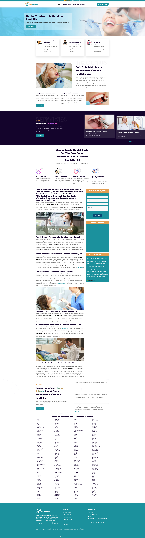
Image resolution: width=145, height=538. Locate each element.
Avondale (38, 435)
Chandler (38, 431)
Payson (56, 443)
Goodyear (39, 484)
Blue (75, 431)
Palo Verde (39, 490)
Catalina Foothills (40, 433)
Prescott (94, 419)
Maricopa (39, 446)
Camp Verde (94, 424)
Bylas (56, 438)
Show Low (76, 427)
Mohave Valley (95, 464)
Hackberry (94, 448)
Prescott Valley (95, 420)
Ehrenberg (39, 479)
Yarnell (56, 427)
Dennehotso (95, 488)
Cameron (76, 464)
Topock (94, 460)
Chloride (94, 453)
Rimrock (94, 438)
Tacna (38, 497)
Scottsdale (39, 456)
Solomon (57, 452)
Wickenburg (57, 435)
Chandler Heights (40, 443)
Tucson (75, 426)
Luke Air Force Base (41, 464)
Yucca (93, 463)
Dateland (38, 477)
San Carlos (57, 450)
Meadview (94, 468)
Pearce (56, 479)
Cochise (56, 460)
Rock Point (94, 494)
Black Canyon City (40, 468)
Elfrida (56, 464)
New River (39, 437)
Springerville (76, 452)
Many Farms (95, 490)
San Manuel (57, 486)
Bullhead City (95, 452)
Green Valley (57, 467)
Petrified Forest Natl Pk (79, 471)
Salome (38, 494)
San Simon (57, 487)
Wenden (57, 423)
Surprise (57, 431)
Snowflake (76, 450)
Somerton (39, 495)
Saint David (57, 484)
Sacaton (38, 450)
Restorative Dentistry (61, 176)
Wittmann (57, 426)
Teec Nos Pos (95, 484)
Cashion (38, 473)
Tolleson (38, 498)
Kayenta (75, 477)
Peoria (38, 423)
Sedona (93, 439)
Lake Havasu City (96, 446)
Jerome (93, 433)
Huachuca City (58, 468)
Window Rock (95, 486)
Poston (56, 430)
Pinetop (75, 449)
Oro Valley (39, 424)
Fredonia (75, 467)
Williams (75, 492)
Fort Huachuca (58, 465)
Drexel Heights (40, 430)
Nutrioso (76, 445)
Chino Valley (95, 426)
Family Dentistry (67, 517)
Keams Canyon (77, 479)
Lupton (93, 479)
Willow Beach (95, 469)
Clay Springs (76, 433)
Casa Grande (39, 442)
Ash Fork (94, 422)
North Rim (76, 495)
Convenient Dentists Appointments (98, 176)
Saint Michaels (95, 482)
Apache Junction (40, 439)
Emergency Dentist (68, 519)
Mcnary (75, 442)
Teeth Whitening (68, 512)
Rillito (75, 424)
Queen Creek (39, 449)
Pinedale (75, 448)
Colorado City (76, 465)
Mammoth (57, 471)
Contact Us (82, 4)
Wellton (56, 422)
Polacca (75, 487)
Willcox (56, 498)
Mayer (93, 435)
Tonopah (57, 419)
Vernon (75, 453)
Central (56, 439)
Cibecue (75, 429)
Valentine (94, 461)
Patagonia (57, 477)
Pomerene (57, 482)
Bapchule (39, 441)
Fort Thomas (58, 442)
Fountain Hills (39, 461)
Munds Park (76, 461)
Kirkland (94, 434)
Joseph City (76, 476)
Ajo (37, 467)
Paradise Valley (40, 457)
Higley (38, 454)
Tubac (75, 420)
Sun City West (58, 433)
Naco (56, 473)
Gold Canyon (39, 438)
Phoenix (38, 422)
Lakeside (75, 441)
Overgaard (76, 446)
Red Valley (94, 492)
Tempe (38, 463)
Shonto (75, 498)
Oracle (56, 476)
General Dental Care (79, 176)
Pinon (93, 480)
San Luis (38, 482)
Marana (75, 423)
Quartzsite (39, 491)
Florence (38, 429)
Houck (93, 476)
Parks (75, 463)
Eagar (75, 435)
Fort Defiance (95, 473)
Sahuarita (57, 483)
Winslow (75, 494)
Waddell (57, 420)
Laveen (38, 486)
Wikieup (57, 424)
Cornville (94, 427)
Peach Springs (95, 457)
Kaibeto (75, 497)
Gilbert (38, 453)
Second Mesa (76, 488)
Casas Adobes (39, 434)
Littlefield (94, 454)
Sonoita (56, 492)
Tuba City (76, 491)
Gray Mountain (77, 460)
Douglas (57, 461)
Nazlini (93, 491)
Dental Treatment (66, 4)
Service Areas (76, 4)
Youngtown (57, 429)
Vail (56, 497)
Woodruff (76, 456)
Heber (75, 439)
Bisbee (56, 458)
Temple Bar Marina (96, 467)
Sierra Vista (57, 491)
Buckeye (38, 471)
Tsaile (93, 495)
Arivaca (56, 457)
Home (59, 4)
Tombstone (57, 494)
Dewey (93, 430)
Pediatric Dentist (67, 514)
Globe (56, 437)
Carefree (57, 434)
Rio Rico (75, 422)
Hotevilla (75, 473)
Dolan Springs (95, 465)
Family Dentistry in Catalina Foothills (129, 132)
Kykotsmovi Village (78, 484)
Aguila (38, 465)
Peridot (56, 445)
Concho (75, 434)
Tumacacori (57, 495)
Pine (56, 448)
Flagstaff (75, 457)
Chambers (94, 471)
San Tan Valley (40, 448)
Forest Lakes (76, 443)
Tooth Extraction (68, 522)
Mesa (38, 452)
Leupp (75, 480)
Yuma (38, 419)
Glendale (38, 426)
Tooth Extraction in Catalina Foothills (97, 131)
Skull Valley (94, 442)
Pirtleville (57, 480)
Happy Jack (76, 469)
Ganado (94, 475)
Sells (56, 490)
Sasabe (56, 488)
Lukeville (38, 488)
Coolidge (38, 445)
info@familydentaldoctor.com (98, 518)
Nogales (57, 475)
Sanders (94, 483)
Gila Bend (39, 483)
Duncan (56, 441)
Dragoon (57, 463)
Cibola (38, 472)
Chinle (93, 472)
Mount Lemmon (58, 472)
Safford (56, 449)
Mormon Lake (77, 483)
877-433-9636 (103, 4)
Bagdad (94, 423)
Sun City (38, 420)
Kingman (94, 445)
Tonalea (75, 490)
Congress (39, 476)
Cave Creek (39, 475)
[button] (130, 141)
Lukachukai (94, 477)
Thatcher (57, 453)
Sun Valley (76, 472)
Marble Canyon (77, 482)
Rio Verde (39, 458)
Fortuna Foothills (40, 427)
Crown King (94, 443)
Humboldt (94, 431)
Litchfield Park (40, 487)
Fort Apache (76, 437)
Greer (75, 438)
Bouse (38, 469)
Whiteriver (76, 454)
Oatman (94, 456)
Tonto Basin (57, 454)
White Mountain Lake (78, 430)
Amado (75, 419)
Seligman (94, 441)
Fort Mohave (95, 450)
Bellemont (76, 458)
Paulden (94, 437)
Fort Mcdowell (40, 460)
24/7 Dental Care (41, 176)
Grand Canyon (77, 468)
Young (56, 456)
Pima (56, 446)
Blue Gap (94, 487)
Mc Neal (57, 469)
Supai (93, 458)
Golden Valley (95, 449)
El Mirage (39, 480)
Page (75, 486)
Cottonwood (95, 429)
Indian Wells (76, 475)
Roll (37, 492)
